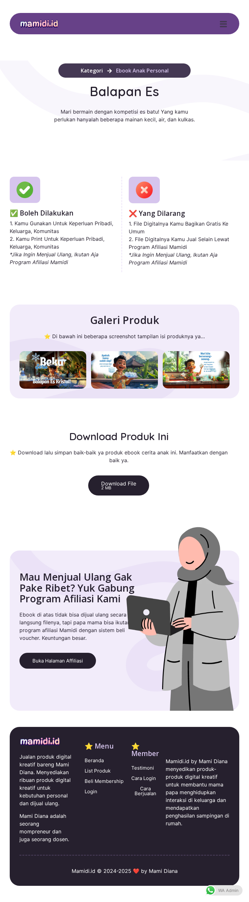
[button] (224, 24)
